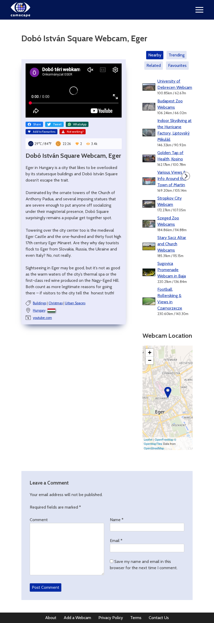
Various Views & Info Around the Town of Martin (171, 178)
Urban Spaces (75, 303)
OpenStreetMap (154, 448)
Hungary (39, 310)
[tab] (155, 55)
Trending (177, 55)
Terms (135, 617)
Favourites (177, 65)
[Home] (20, 15)
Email (116, 540)
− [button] (149, 360)
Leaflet (148, 439)
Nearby (154, 55)
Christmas (56, 303)
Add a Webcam (77, 617)
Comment (39, 519)
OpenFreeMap (164, 439)
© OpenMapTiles (160, 441)
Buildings (39, 303)
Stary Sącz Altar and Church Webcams (171, 244)
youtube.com (42, 318)
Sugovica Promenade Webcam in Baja (171, 269)
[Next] (186, 176)
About (50, 617)
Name (116, 519)
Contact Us (159, 617)
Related (153, 65)
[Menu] (199, 10)
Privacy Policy (110, 617)
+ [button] (149, 352)
